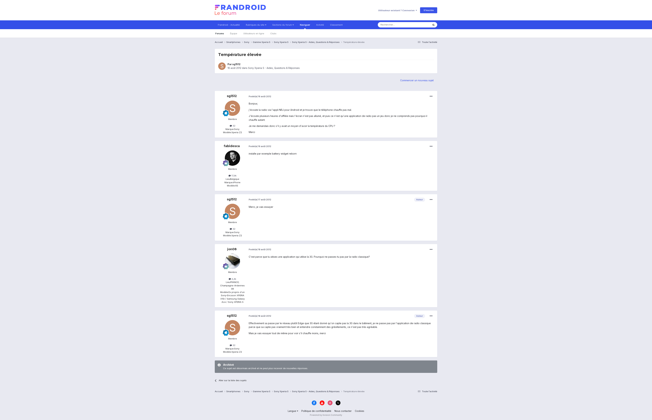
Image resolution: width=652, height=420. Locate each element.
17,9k (234, 175)
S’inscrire (429, 10)
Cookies (359, 410)
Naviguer (305, 24)
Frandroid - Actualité (229, 24)
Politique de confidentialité (316, 410)
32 (233, 125)
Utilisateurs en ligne (253, 33)
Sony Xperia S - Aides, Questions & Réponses (274, 67)
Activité (320, 24)
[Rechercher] (433, 24)
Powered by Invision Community (326, 415)
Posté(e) (260, 96)
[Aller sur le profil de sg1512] (222, 66)
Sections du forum (282, 24)
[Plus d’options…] (431, 96)
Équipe (233, 33)
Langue (292, 410)
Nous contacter (343, 410)
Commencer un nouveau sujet (417, 80)
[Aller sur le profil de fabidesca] (232, 158)
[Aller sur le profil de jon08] (232, 261)
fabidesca (232, 146)
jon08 (232, 249)
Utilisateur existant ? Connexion (397, 10)
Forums (219, 33)
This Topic (419, 24)
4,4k (233, 279)
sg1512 (236, 64)
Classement (336, 24)
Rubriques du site (255, 24)
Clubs (273, 33)
